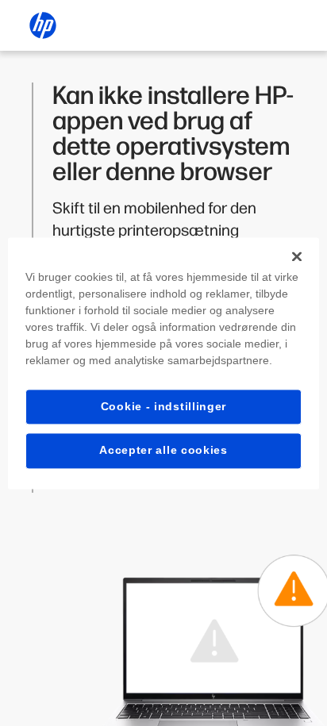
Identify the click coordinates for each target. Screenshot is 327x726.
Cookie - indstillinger (163, 406)
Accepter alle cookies (163, 450)
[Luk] (296, 256)
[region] (163, 363)
